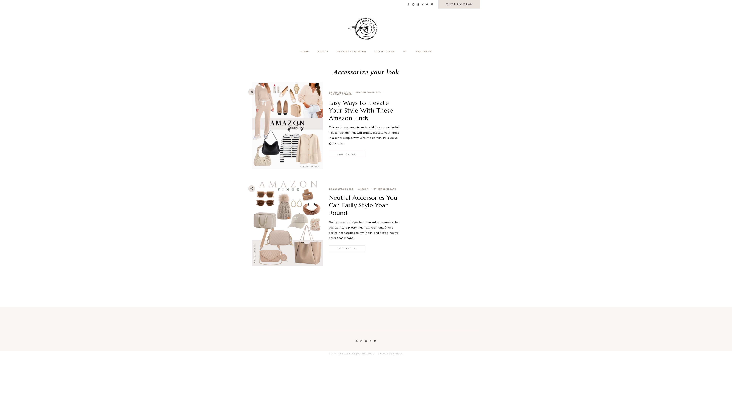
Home (304, 51)
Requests (424, 51)
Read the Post (347, 154)
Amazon (363, 189)
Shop (321, 51)
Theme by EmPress (390, 354)
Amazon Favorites (351, 51)
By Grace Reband (340, 94)
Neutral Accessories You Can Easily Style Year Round (363, 205)
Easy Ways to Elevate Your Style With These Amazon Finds (361, 110)
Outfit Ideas (384, 51)
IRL (405, 51)
